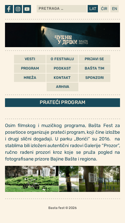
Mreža (30, 78)
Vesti (30, 59)
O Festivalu (62, 59)
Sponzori (94, 78)
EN (114, 8)
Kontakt (62, 78)
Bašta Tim (94, 68)
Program (30, 68)
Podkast (62, 68)
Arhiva (62, 87)
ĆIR (104, 8)
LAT (92, 8)
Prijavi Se (94, 59)
